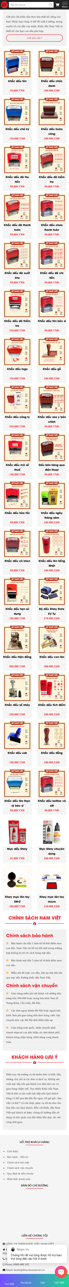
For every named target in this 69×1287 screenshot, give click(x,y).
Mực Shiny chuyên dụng (51, 851)
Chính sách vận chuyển (20, 1168)
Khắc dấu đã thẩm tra (17, 323)
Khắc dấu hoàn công (51, 131)
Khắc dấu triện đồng (17, 657)
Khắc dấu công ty (17, 417)
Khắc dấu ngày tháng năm (51, 515)
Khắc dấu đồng (51, 753)
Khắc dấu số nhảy (17, 705)
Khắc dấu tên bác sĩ (52, 321)
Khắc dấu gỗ (52, 369)
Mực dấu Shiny (17, 849)
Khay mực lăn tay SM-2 (17, 899)
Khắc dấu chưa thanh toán (52, 227)
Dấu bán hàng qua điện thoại (52, 467)
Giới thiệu (12, 1151)
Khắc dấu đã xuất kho (17, 275)
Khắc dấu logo (17, 369)
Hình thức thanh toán (18, 1179)
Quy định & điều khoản (20, 1173)
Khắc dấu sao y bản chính (52, 419)
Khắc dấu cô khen (17, 561)
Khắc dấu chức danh (51, 83)
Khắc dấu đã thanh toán (17, 227)
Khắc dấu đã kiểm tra (52, 179)
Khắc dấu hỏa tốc (17, 513)
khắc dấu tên (17, 81)
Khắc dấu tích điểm (51, 705)
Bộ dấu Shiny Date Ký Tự (51, 611)
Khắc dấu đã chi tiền (51, 275)
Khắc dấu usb (17, 753)
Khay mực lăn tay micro (51, 899)
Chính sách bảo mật (18, 1162)
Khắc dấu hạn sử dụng (17, 611)
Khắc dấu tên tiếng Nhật (52, 563)
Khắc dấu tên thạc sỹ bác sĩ (17, 803)
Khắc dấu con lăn (51, 657)
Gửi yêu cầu (34, 38)
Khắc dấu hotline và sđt (52, 803)
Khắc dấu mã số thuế (17, 467)
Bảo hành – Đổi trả (17, 1157)
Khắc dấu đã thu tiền (17, 179)
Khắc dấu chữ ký (17, 129)
